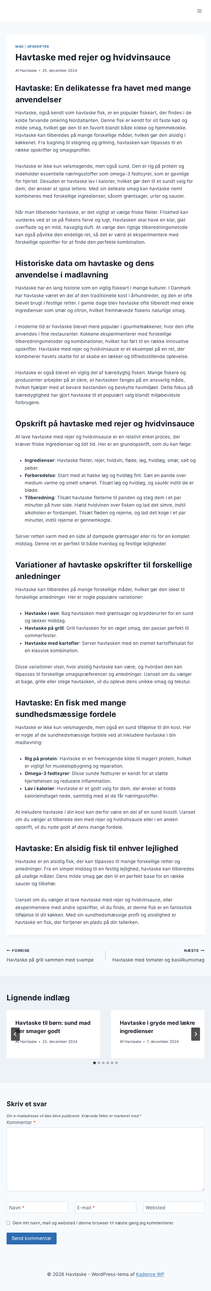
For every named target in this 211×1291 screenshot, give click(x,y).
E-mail (86, 1207)
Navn (16, 1207)
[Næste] (195, 1034)
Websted (155, 1207)
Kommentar (21, 1122)
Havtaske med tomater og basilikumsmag (158, 955)
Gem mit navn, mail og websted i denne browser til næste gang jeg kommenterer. (93, 1222)
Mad (19, 46)
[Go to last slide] (15, 1034)
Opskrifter (38, 46)
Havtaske (28, 70)
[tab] (94, 1063)
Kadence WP (150, 1274)
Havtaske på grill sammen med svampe (50, 955)
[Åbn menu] (199, 11)
